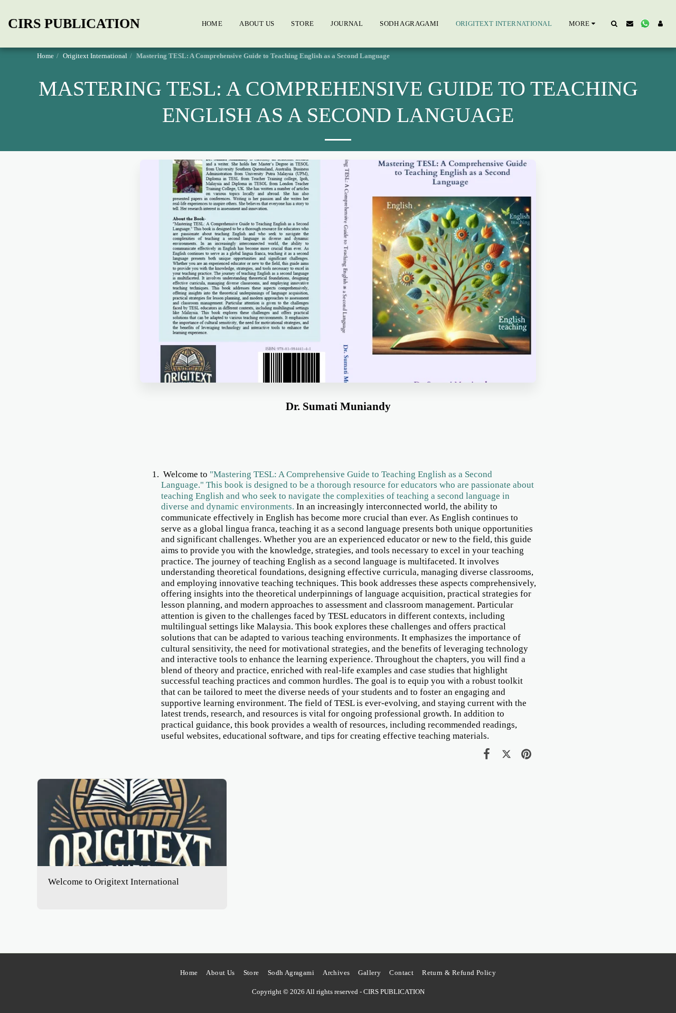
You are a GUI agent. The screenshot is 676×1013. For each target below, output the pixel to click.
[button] (614, 23)
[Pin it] (526, 754)
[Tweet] (506, 754)
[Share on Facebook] (486, 754)
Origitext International (95, 56)
